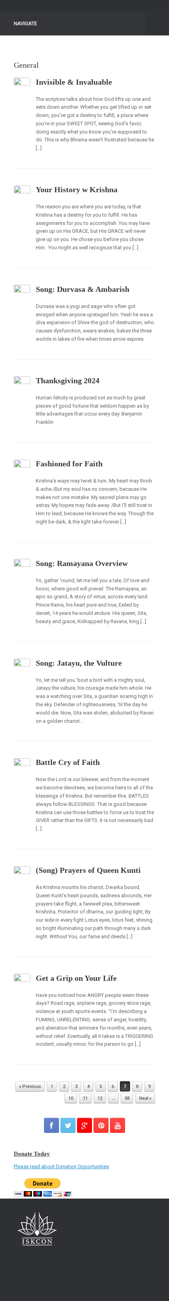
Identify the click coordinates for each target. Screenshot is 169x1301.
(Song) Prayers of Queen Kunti (88, 870)
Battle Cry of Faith (68, 762)
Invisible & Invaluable (74, 82)
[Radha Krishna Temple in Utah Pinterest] (101, 1125)
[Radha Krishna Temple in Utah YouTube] (117, 1125)
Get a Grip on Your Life (76, 978)
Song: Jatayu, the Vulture (79, 663)
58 (127, 1098)
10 (70, 1098)
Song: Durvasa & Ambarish (82, 289)
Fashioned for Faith (69, 463)
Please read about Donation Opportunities (61, 1166)
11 (85, 1098)
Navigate (25, 23)
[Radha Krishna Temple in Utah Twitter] (68, 1125)
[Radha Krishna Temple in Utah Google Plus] (84, 1125)
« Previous (30, 1086)
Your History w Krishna (77, 189)
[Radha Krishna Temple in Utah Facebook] (51, 1125)
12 (99, 1098)
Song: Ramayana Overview (82, 563)
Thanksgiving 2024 (67, 380)
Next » (145, 1098)
